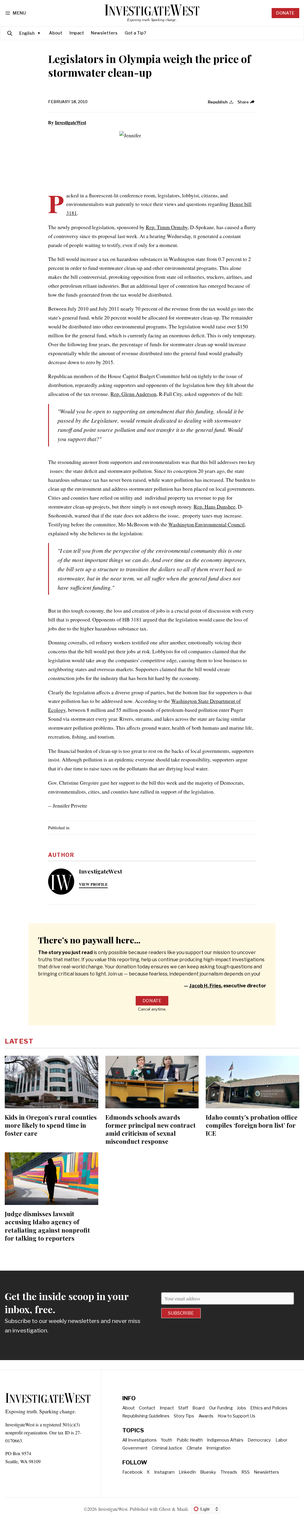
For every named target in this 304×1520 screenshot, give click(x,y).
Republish (218, 102)
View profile (93, 884)
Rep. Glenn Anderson (133, 393)
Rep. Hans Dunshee (214, 506)
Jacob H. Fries (205, 986)
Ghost (164, 1509)
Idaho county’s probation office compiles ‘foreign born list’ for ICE (251, 1125)
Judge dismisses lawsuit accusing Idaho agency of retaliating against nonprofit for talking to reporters (47, 1225)
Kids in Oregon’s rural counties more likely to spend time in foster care (51, 1125)
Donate (285, 13)
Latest (19, 1041)
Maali (182, 1509)
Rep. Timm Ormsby (167, 227)
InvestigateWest (70, 122)
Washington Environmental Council (206, 524)
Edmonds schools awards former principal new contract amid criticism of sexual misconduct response (150, 1129)
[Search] (10, 33)
